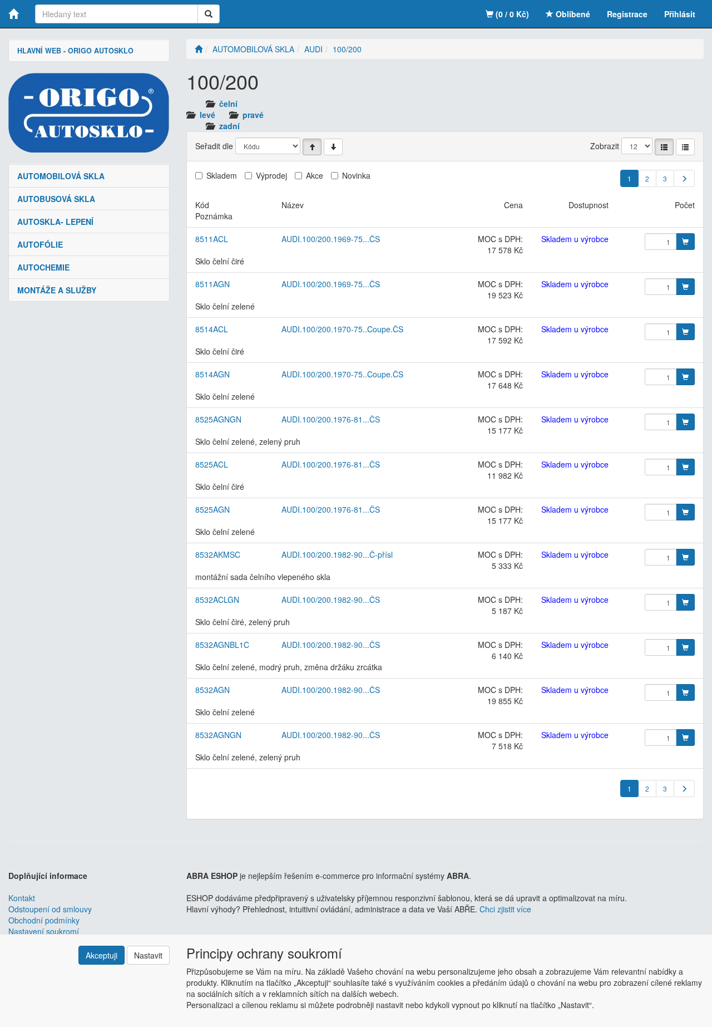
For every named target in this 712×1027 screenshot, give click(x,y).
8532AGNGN (218, 734)
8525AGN (212, 509)
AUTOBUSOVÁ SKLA (56, 198)
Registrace (627, 13)
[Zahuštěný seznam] (685, 147)
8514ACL (211, 329)
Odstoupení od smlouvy (50, 909)
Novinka (356, 175)
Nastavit (148, 955)
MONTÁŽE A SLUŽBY (56, 290)
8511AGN (212, 283)
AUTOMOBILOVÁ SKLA (61, 175)
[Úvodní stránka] (198, 49)
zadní (229, 125)
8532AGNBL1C (222, 644)
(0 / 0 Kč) (511, 13)
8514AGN (212, 374)
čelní (228, 103)
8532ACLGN (217, 599)
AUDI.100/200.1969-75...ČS (330, 238)
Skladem (221, 175)
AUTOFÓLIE (40, 244)
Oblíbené (571, 13)
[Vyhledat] (208, 13)
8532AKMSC (217, 554)
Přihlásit (679, 13)
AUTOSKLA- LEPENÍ (55, 221)
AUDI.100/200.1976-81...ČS (330, 419)
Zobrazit (604, 145)
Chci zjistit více (505, 909)
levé (207, 114)
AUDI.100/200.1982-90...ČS (330, 599)
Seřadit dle (214, 145)
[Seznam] (664, 147)
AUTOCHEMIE (43, 267)
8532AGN (212, 689)
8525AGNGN (218, 419)
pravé (253, 114)
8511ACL (211, 238)
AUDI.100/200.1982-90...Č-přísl (337, 554)
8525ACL (211, 464)
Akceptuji (101, 955)
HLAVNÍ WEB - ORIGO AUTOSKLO (75, 51)
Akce (314, 175)
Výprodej (271, 175)
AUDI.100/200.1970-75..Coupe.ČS (342, 329)
